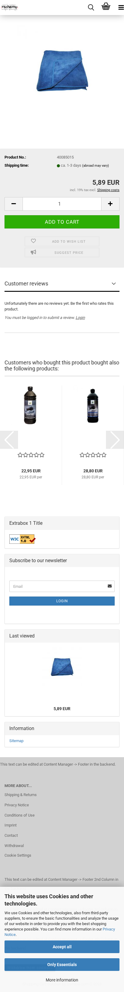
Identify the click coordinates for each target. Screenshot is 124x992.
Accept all (62, 946)
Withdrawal (14, 845)
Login (80, 317)
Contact (11, 835)
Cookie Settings (18, 855)
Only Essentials (62, 964)
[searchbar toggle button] (90, 7)
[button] (14, 204)
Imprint (11, 825)
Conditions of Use (20, 815)
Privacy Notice (17, 805)
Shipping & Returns (21, 794)
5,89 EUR (62, 708)
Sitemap (16, 740)
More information (62, 980)
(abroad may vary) (95, 166)
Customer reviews (26, 283)
